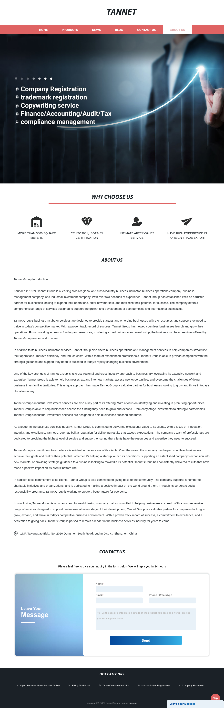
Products (70, 29)
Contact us (146, 29)
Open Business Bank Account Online (40, 685)
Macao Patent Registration (155, 685)
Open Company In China (116, 685)
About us (177, 29)
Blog (119, 29)
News (96, 29)
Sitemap (133, 703)
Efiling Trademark (81, 685)
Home (43, 29)
